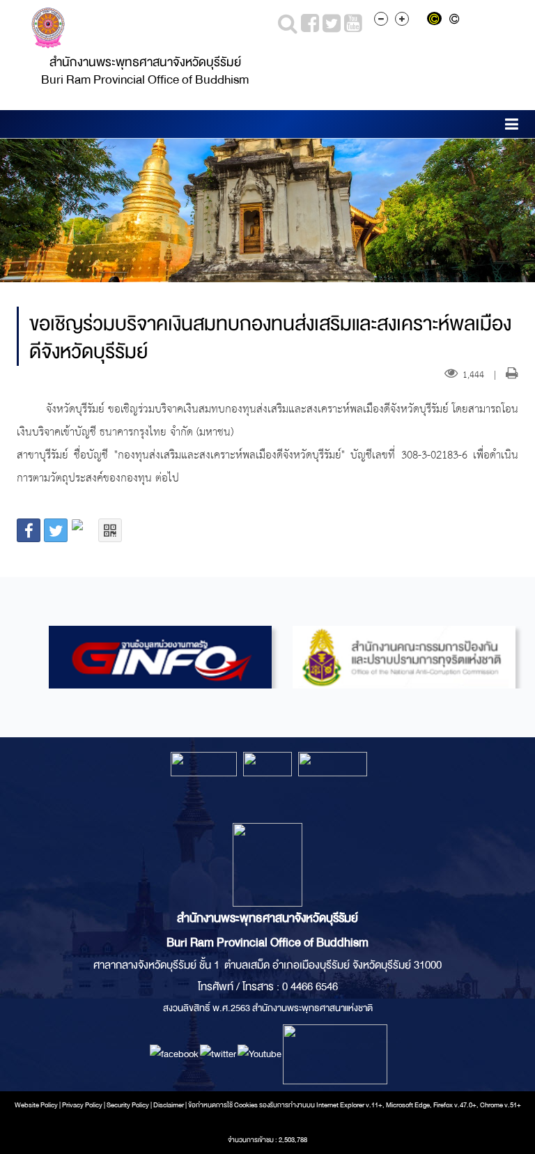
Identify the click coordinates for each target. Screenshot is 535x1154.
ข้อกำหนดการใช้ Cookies (223, 1105)
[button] (511, 126)
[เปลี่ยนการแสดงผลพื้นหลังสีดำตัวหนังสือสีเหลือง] (437, 20)
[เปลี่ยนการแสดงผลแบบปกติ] (456, 20)
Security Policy (128, 1105)
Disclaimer (169, 1105)
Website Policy (36, 1105)
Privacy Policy (82, 1105)
